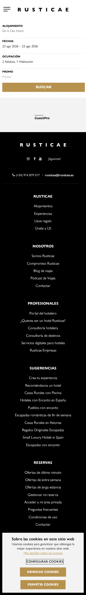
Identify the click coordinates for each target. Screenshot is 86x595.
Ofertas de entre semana (43, 480)
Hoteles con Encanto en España (43, 400)
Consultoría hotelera (43, 328)
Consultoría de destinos (43, 335)
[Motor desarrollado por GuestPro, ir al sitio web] (43, 116)
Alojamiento (12, 26)
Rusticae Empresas (43, 350)
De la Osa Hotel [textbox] (13, 31)
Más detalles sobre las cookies (43, 553)
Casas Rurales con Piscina (43, 393)
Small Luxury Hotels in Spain (43, 437)
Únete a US (43, 228)
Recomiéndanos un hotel (43, 385)
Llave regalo (43, 221)
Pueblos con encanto (43, 407)
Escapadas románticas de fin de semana (43, 415)
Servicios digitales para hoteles (43, 343)
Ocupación (11, 56)
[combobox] (43, 31)
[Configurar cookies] (6, 9)
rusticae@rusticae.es (59, 175)
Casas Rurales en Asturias (43, 422)
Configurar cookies (44, 562)
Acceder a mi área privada (43, 502)
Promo (7, 71)
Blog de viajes (43, 271)
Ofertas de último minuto (43, 472)
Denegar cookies (43, 572)
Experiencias (43, 213)
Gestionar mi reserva (43, 495)
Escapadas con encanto (43, 445)
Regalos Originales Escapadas (43, 430)
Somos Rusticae (43, 256)
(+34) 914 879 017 (27, 175)
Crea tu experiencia (43, 378)
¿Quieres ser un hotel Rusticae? (43, 320)
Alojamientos (43, 206)
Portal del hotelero (43, 313)
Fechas (8, 41)
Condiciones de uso (43, 517)
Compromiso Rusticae (43, 263)
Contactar (43, 285)
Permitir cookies (43, 584)
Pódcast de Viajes (43, 278)
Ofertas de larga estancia (43, 487)
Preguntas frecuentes (43, 509)
